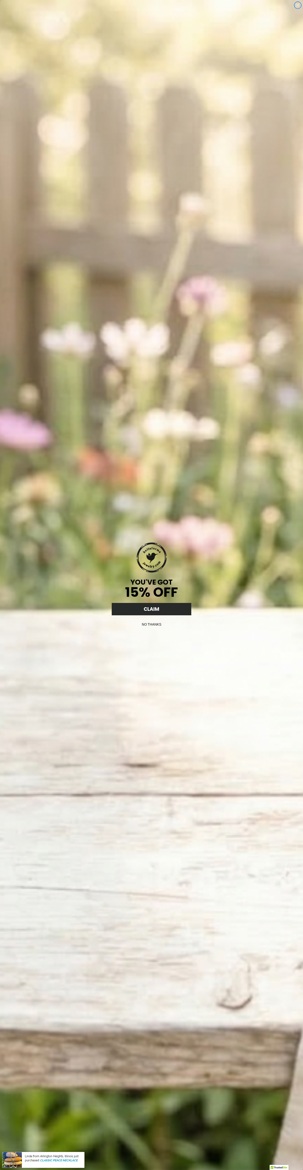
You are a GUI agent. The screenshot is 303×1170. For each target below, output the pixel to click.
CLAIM (151, 609)
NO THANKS (151, 624)
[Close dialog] (297, 5)
